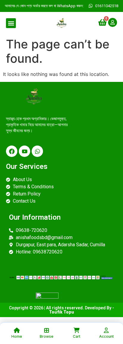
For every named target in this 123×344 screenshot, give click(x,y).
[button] (11, 23)
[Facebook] (11, 151)
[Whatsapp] (37, 151)
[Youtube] (24, 151)
